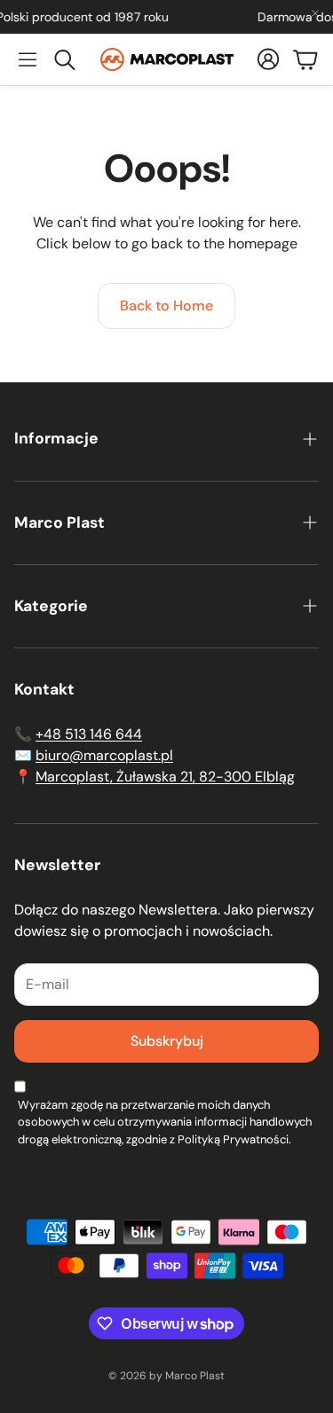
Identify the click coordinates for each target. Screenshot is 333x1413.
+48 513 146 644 (89, 734)
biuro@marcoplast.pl (104, 755)
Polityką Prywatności (233, 1139)
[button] (27, 59)
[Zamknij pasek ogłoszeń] (315, 13)
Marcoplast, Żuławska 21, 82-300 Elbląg (165, 776)
